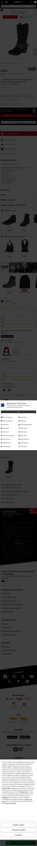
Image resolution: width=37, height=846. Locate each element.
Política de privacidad (10, 803)
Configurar (19, 835)
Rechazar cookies (18, 830)
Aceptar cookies (18, 825)
